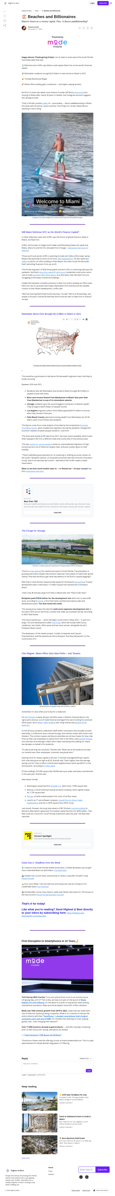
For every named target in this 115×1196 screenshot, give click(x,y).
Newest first (84, 1058)
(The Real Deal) (60, 870)
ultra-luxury (61, 272)
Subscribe (103, 3)
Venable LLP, (56, 786)
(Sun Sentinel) (43, 886)
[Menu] (111, 3)
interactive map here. (35, 471)
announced (79, 92)
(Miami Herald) (28, 878)
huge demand (36, 571)
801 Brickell (30, 717)
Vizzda (40, 601)
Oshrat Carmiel (33, 27)
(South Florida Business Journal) (50, 895)
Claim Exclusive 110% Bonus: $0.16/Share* (43, 1035)
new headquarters (65, 258)
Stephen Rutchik (85, 739)
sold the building (78, 808)
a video (45, 103)
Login (92, 3)
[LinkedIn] (86, 1177)
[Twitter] (81, 1177)
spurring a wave (46, 272)
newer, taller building (46, 722)
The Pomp (56, 622)
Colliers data (49, 766)
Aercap (30, 796)
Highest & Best (27, 11)
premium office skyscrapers (44, 275)
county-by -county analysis (40, 444)
